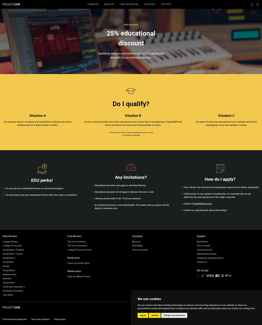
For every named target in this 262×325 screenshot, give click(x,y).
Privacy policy (60, 319)
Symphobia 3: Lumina (13, 254)
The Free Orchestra (76, 241)
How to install (203, 245)
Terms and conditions (40, 319)
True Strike (8, 295)
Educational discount (206, 254)
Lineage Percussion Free (79, 249)
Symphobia (8, 262)
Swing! (6, 266)
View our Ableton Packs (78, 276)
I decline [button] (155, 315)
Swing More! (9, 270)
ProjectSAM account (202, 203)
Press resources (140, 249)
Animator (7, 278)
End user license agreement (15, 319)
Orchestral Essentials (13, 291)
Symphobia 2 (9, 258)
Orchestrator (9, 282)
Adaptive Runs (10, 274)
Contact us (202, 262)
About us (136, 241)
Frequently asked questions (210, 258)
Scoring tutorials (204, 249)
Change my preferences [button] (174, 315)
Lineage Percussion (12, 245)
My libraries (202, 241)
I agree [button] (143, 315)
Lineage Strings (10, 241)
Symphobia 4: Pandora (13, 249)
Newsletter (137, 245)
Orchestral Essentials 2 (14, 286)
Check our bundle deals (78, 263)
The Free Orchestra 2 (77, 245)
